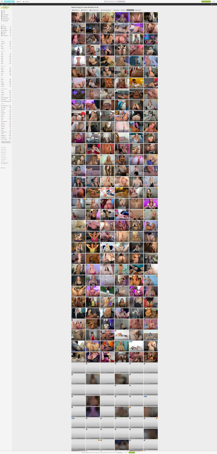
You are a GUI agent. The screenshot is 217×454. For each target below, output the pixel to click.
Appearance (76, 10)
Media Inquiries (3, 152)
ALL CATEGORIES (7, 142)
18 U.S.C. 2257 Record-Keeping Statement (5, 163)
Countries (84, 10)
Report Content (3, 150)
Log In (214, 1)
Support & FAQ (3, 147)
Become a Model (4, 157)
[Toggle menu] (2, 1)
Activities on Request (106, 10)
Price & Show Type (94, 10)
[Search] (116, 1)
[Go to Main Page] (9, 1)
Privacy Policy (3, 154)
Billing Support (3, 149)
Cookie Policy (119, 452)
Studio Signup (3, 159)
